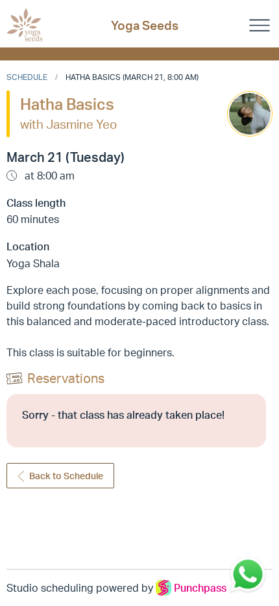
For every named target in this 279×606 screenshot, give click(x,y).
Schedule (26, 77)
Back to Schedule (66, 475)
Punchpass (200, 587)
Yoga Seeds (144, 25)
